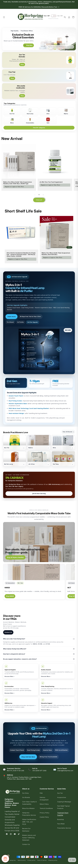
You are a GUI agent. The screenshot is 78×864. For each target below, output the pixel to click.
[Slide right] (43, 195)
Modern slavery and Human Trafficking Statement (29, 837)
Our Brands (26, 797)
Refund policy (22, 860)
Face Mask (61, 824)
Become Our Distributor (26, 830)
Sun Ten (60, 793)
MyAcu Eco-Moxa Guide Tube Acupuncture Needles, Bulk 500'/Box (56, 253)
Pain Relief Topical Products (63, 807)
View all (39, 200)
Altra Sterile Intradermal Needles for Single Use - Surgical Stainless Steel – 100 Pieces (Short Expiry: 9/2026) (21, 254)
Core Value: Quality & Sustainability (29, 803)
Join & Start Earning (39, 493)
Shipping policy (52, 860)
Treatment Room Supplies (62, 814)
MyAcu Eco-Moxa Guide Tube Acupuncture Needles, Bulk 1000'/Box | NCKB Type (17, 182)
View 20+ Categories (39, 127)
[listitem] (14, 442)
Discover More (9, 676)
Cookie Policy (44, 817)
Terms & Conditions (46, 808)
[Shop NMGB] (34, 572)
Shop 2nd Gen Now (28, 757)
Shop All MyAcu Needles (15, 557)
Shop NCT (72, 596)
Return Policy (44, 804)
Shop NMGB (10, 596)
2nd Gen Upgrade (32, 322)
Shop (22, 64)
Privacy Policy (44, 813)
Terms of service (42, 860)
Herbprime (13, 860)
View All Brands (68, 432)
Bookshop (60, 819)
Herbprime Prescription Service (29, 814)
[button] (4, 17)
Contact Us (8, 632)
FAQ (41, 793)
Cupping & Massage (64, 801)
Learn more (11, 316)
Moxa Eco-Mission (28, 808)
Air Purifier (20, 322)
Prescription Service (64, 828)
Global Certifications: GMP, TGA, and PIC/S (29, 822)
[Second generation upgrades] (51, 363)
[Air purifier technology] (59, 349)
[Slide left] (35, 195)
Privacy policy (31, 860)
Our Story (25, 793)
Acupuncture (61, 797)
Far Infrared (10, 322)
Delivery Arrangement (44, 799)
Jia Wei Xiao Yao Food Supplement (51, 182)
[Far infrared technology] (50, 337)
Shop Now (29, 45)
